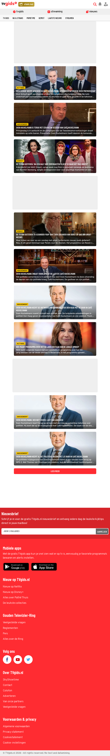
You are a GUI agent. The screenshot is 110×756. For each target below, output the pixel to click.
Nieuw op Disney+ (13, 592)
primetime (31, 18)
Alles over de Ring (13, 639)
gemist (41, 18)
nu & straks (18, 18)
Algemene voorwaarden (16, 726)
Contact (7, 685)
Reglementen (10, 628)
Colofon (7, 690)
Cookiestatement (13, 737)
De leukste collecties (14, 603)
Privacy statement (13, 732)
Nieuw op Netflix (12, 586)
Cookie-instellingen (14, 743)
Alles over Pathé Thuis (15, 597)
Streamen (69, 18)
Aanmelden (102, 531)
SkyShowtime (11, 679)
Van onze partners (13, 701)
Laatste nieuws (55, 18)
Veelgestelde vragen (14, 622)
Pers (5, 633)
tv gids (6, 18)
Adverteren (9, 696)
